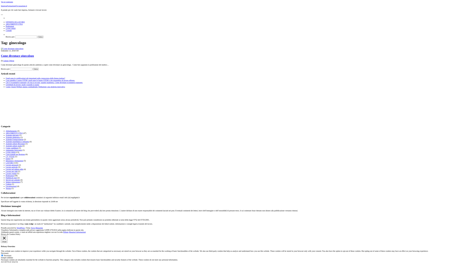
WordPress (21, 228)
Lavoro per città (11, 171)
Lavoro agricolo (12, 167)
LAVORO (10, 163)
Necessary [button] (5, 253)
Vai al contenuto (7, 2)
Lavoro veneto (11, 174)
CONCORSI (10, 28)
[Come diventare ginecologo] (12, 49)
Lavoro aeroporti (12, 165)
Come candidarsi (12, 148)
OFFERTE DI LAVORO (15, 22)
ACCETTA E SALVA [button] (9, 262)
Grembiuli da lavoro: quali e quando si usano (22, 85)
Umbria (8, 184)
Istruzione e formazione (14, 161)
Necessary (7, 256)
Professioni (10, 26)
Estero (8, 159)
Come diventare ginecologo (17, 55)
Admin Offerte (8, 61)
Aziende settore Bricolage (15, 144)
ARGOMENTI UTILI (14, 24)
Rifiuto (65, 232)
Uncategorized (11, 186)
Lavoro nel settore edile (14, 169)
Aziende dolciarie (12, 135)
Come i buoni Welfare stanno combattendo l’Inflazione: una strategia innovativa (35, 87)
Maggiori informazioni (77, 232)
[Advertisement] (72, 106)
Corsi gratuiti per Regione (15, 154)
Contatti (9, 31)
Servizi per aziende (13, 180)
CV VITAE (10, 157)
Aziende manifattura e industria (17, 142)
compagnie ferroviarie (14, 150)
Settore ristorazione (13, 182)
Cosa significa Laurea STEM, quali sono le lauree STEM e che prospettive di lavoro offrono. (40, 80)
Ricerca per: (10, 37)
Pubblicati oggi (11, 178)
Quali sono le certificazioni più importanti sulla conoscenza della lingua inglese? (35, 78)
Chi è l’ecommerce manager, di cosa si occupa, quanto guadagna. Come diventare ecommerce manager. (44, 83)
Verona (8, 188)
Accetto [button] (60, 232)
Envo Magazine (37, 228)
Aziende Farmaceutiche (14, 139)
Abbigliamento (11, 131)
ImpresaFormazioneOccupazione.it (14, 6)
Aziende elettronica (13, 137)
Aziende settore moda (14, 146)
